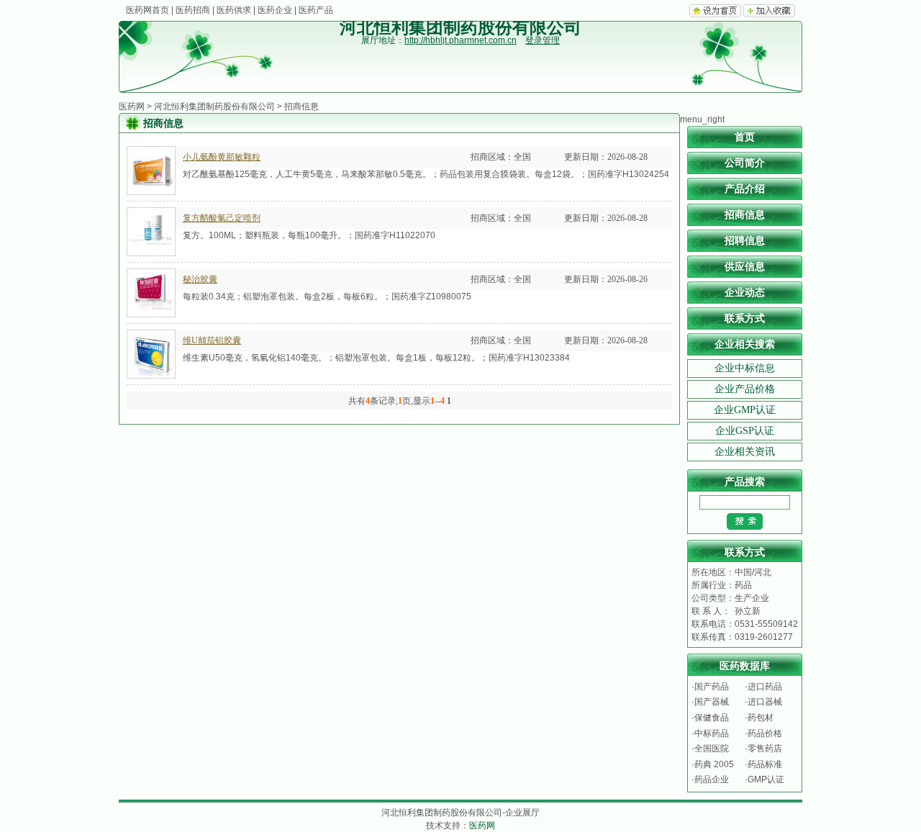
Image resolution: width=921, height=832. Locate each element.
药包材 (760, 718)
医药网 (132, 106)
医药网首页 (147, 10)
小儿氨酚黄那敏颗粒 (221, 157)
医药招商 (193, 10)
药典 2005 (714, 764)
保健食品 (711, 718)
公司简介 (745, 163)
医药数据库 (745, 666)
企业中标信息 (744, 368)
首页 (745, 137)
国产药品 (711, 687)
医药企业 (275, 10)
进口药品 (765, 687)
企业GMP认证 (745, 409)
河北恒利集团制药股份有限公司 (214, 106)
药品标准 (765, 764)
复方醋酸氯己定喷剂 (221, 218)
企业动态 (745, 292)
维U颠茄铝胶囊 (212, 340)
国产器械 (711, 702)
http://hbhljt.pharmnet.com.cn (460, 40)
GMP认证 (766, 779)
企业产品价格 (744, 389)
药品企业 (711, 779)
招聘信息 (745, 240)
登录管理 (542, 40)
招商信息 (745, 214)
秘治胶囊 (200, 279)
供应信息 (745, 266)
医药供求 (234, 10)
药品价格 (765, 733)
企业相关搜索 (744, 344)
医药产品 (316, 10)
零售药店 (765, 748)
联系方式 (745, 318)
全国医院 (711, 748)
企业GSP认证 (744, 430)
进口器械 (765, 702)
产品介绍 (745, 189)
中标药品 (711, 733)
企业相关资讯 (744, 451)
